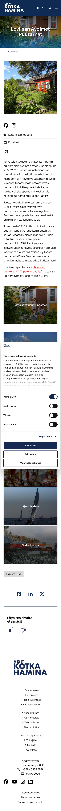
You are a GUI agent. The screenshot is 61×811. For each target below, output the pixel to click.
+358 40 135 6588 (33, 769)
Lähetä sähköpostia (20, 134)
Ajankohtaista (31, 717)
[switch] (53, 406)
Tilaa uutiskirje (32, 727)
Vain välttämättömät (30, 463)
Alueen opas (30, 695)
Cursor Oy (30, 749)
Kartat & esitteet (31, 704)
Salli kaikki (30, 445)
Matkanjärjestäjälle (30, 735)
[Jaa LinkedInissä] (30, 594)
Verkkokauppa (30, 713)
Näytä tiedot (45, 436)
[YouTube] (14, 781)
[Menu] (56, 8)
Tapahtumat (12, 51)
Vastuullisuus (30, 722)
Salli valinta (30, 454)
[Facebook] (6, 781)
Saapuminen (30, 690)
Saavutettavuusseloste (30, 802)
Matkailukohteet (30, 699)
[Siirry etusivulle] (30, 679)
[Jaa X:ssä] (42, 594)
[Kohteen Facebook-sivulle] (6, 125)
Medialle (31, 745)
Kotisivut (13, 142)
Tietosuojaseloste (30, 797)
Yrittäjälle (30, 740)
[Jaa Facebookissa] (19, 594)
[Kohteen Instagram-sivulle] (14, 125)
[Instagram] (23, 781)
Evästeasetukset (30, 792)
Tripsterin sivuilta (31, 271)
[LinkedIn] (30, 781)
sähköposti (33, 773)
